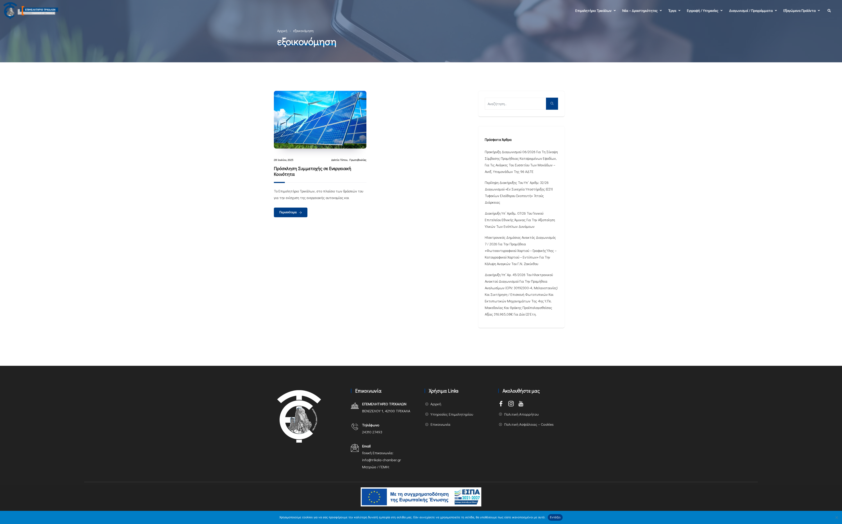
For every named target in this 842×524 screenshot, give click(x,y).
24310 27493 (372, 431)
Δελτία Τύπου (339, 160)
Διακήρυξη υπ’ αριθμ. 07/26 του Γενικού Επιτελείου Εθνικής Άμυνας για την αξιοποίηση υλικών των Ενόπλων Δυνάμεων (520, 220)
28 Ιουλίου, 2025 (283, 160)
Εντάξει (555, 517)
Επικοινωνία (440, 424)
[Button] (552, 104)
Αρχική (282, 30)
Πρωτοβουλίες (357, 160)
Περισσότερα (288, 212)
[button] (595, 10)
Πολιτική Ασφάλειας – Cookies (529, 424)
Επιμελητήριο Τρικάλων (593, 10)
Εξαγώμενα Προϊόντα (799, 10)
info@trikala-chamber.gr (381, 459)
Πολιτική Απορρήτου (521, 414)
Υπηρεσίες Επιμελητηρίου (451, 414)
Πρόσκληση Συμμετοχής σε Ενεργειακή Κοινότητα (312, 171)
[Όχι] (836, 517)
